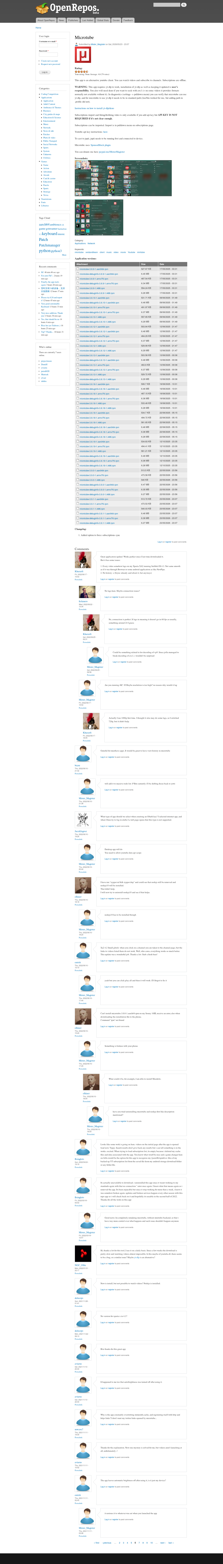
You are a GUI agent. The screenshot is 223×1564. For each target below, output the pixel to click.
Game (45, 165)
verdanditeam (92, 252)
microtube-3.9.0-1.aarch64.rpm (94, 470)
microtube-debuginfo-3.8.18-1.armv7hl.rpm (99, 431)
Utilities (46, 157)
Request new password (50, 64)
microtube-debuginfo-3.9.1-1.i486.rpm (97, 522)
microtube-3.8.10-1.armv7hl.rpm (94, 307)
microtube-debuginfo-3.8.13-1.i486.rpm (98, 379)
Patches (46, 134)
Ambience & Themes (52, 107)
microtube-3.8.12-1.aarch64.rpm (94, 326)
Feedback (128, 20)
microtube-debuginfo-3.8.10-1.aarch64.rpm (99, 302)
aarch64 (44, 224)
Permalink (78, 579)
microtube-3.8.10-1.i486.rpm (93, 316)
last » (171, 1542)
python (45, 250)
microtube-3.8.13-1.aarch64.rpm (94, 355)
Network (46, 127)
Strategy (46, 191)
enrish (78, 962)
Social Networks (50, 144)
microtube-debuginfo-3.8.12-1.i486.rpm (98, 350)
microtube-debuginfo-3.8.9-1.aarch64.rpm (99, 273)
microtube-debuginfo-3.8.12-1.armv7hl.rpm (99, 340)
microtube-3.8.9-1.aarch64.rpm (94, 269)
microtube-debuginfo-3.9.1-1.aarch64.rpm (99, 513)
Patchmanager (49, 245)
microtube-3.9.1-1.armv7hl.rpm (94, 503)
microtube (79, 252)
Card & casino (49, 178)
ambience (55, 224)
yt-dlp (137, 1257)
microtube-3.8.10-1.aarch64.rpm (94, 297)
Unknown (47, 154)
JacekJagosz (81, 831)
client (102, 252)
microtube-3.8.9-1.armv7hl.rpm (94, 278)
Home (38, 27)
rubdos (44, 381)
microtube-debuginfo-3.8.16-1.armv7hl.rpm (99, 398)
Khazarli (79, 571)
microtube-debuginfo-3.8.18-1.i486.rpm (98, 436)
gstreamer (51, 228)
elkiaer (78, 896)
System (46, 151)
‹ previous (106, 1542)
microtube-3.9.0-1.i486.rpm (92, 479)
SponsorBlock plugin (101, 145)
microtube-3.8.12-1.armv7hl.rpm (94, 336)
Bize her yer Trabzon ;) (50, 325)
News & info (48, 131)
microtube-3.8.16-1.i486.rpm (93, 403)
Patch (43, 239)
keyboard (49, 233)
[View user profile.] (83, 567)
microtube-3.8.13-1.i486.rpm (93, 374)
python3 (56, 250)
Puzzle (46, 185)
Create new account (49, 60)
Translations (46, 199)
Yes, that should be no (50, 319)
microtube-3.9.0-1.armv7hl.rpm (94, 475)
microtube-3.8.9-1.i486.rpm (92, 288)
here (105, 131)
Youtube (131, 252)
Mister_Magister (98, 44)
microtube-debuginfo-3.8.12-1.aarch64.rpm (99, 331)
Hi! (42, 272)
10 (151, 1542)
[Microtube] (83, 197)
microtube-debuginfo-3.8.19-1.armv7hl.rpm (99, 460)
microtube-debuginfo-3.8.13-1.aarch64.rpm (99, 360)
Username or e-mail (48, 41)
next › (163, 1542)
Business (47, 110)
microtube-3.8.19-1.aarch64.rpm (94, 441)
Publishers (73, 20)
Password (44, 51)
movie (123, 252)
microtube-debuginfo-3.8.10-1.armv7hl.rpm (99, 312)
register (168, 541)
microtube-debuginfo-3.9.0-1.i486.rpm (97, 494)
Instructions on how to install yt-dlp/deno (94, 108)
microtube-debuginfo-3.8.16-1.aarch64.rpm (99, 388)
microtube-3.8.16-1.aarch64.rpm (94, 384)
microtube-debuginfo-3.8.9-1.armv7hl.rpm (99, 283)
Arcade (46, 175)
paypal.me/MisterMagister (112, 151)
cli (63, 224)
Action (46, 168)
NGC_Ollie (80, 1265)
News (61, 20)
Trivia (45, 195)
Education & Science (52, 117)
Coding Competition (49, 94)
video (116, 252)
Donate (116, 20)
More (64, 254)
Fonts (43, 202)
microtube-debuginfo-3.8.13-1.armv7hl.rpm (99, 369)
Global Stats (103, 20)
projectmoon (46, 361)
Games (44, 161)
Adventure (47, 171)
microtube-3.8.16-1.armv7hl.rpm (94, 393)
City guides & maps (51, 114)
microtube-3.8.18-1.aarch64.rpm (94, 412)
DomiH (44, 364)
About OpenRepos (46, 20)
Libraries (45, 205)
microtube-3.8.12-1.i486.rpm (93, 345)
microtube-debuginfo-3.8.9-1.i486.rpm (97, 293)
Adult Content (49, 104)
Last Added (87, 20)
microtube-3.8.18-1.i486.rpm (93, 422)
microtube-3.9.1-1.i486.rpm (92, 508)
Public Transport (50, 141)
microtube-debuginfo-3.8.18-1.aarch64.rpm (99, 427)
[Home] (68, 9)
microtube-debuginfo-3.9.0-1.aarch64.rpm (99, 484)
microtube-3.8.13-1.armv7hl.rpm (94, 364)
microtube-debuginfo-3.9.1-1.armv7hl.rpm (99, 518)
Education (47, 181)
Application (48, 100)
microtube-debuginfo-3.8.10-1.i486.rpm (98, 321)
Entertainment (49, 121)
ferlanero (83, 601)
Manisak (44, 374)
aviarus (44, 367)
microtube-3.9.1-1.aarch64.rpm (94, 499)
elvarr (43, 377)
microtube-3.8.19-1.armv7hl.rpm (94, 446)
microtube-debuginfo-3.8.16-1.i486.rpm (98, 408)
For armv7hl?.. (47, 275)
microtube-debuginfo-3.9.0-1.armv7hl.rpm (99, 489)
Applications (46, 97)
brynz (77, 765)
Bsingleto (79, 1159)
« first (96, 1542)
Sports (45, 147)
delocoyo (79, 1298)
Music (45, 124)
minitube (141, 252)
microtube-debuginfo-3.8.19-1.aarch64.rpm (99, 456)
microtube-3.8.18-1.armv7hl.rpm (94, 417)
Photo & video (49, 137)
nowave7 (79, 1429)
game (42, 228)
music (61, 234)
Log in (160, 541)
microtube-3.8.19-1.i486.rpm (93, 451)
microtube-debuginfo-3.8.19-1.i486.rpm (98, 465)
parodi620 (45, 371)
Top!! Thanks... (47, 331)
